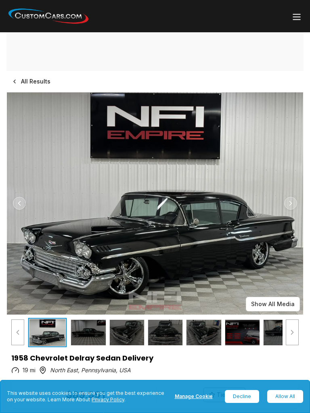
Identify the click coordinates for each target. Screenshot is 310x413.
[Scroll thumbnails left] (17, 332)
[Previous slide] (19, 203)
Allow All (285, 396)
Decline (242, 396)
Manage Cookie (194, 396)
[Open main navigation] (296, 17)
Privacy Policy (108, 399)
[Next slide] (291, 203)
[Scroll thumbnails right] (292, 332)
